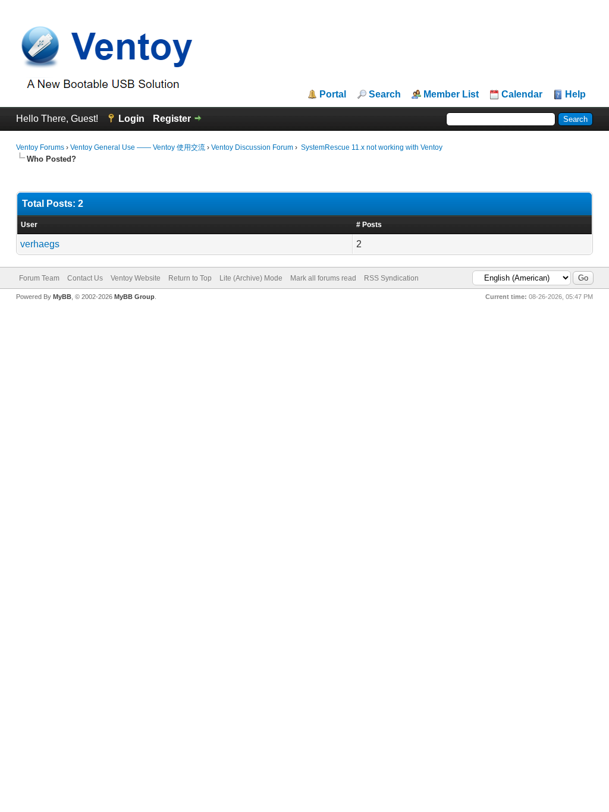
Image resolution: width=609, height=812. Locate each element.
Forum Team (39, 278)
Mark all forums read (323, 278)
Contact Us (85, 278)
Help (575, 94)
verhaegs (39, 244)
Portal (332, 94)
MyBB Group (134, 296)
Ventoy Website (136, 278)
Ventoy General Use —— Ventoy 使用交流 (137, 147)
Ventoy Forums (40, 147)
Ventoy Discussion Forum (252, 147)
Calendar (521, 94)
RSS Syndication (391, 278)
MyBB (62, 296)
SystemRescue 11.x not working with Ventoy (370, 147)
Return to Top (190, 278)
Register (172, 119)
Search (385, 94)
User (29, 225)
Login (131, 119)
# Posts (369, 225)
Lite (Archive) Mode (250, 278)
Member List (451, 94)
